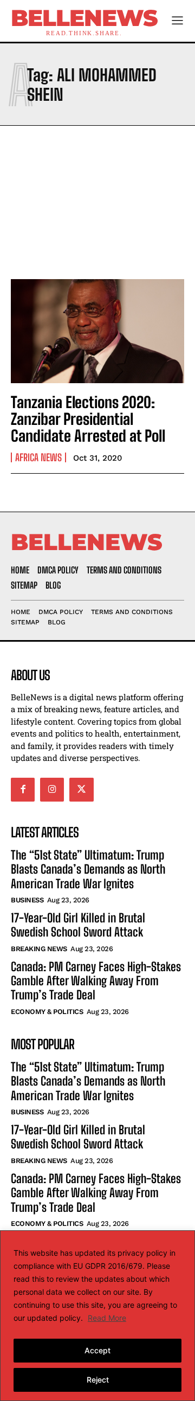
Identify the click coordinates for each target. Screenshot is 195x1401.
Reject (98, 1379)
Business (27, 900)
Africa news (38, 457)
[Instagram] (52, 790)
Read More (107, 1317)
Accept (97, 1350)
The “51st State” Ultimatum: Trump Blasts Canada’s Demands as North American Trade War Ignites (88, 869)
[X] (81, 790)
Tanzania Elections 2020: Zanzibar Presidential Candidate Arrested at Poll (88, 419)
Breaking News (39, 949)
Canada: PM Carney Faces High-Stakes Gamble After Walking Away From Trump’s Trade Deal (96, 981)
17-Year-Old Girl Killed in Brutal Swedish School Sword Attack (78, 925)
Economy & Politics (47, 1012)
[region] (97, 1315)
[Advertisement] (97, 199)
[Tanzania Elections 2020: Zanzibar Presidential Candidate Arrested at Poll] (97, 331)
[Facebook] (23, 790)
